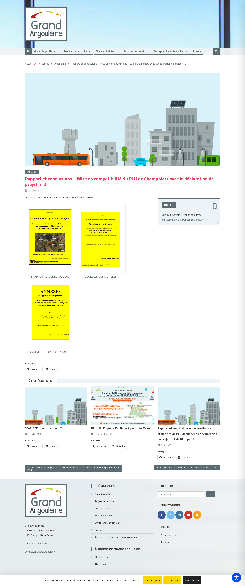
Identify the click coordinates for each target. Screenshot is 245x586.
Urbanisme (32, 172)
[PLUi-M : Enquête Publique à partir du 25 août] (122, 405)
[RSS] (197, 515)
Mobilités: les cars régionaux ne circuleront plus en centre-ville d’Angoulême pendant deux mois (73, 468)
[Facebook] (162, 515)
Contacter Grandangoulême (40, 552)
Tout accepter (152, 580)
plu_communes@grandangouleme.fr (182, 220)
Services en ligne (169, 535)
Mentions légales (103, 557)
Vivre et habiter (105, 51)
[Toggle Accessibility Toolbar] (236, 577)
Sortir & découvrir (134, 51)
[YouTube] (188, 515)
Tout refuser (172, 580)
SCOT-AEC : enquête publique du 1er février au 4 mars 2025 (186, 467)
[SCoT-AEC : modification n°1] (56, 405)
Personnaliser (192, 580)
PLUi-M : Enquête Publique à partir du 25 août (122, 428)
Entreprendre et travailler (169, 51)
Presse (197, 51)
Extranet (165, 542)
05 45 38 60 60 (39, 543)
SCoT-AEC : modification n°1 (44, 428)
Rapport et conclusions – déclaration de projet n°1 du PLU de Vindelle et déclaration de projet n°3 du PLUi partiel (187, 434)
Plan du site (100, 564)
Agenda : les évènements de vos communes (117, 537)
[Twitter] (171, 515)
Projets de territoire (75, 51)
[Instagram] (180, 515)
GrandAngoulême (44, 51)
